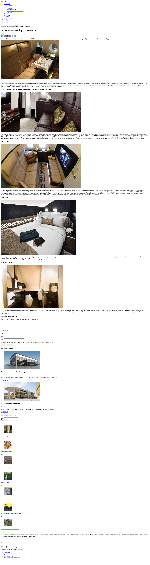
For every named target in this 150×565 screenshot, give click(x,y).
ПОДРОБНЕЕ (4, 380)
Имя (2, 333)
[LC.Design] (4, 540)
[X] (8, 36)
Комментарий (4, 330)
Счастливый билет (5, 482)
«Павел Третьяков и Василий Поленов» (10, 529)
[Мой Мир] (6, 36)
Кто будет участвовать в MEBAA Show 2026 (11, 513)
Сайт (2, 339)
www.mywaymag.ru (43, 534)
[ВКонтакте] (1, 36)
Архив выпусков (5, 552)
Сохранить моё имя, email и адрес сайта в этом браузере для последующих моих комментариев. (27, 342)
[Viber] (10, 36)
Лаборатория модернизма (7, 466)
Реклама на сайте (8, 556)
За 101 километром (5, 498)
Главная (3, 26)
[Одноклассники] (4, 36)
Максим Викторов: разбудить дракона (9, 436)
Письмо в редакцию (9, 555)
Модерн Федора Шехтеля (6, 451)
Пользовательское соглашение (12, 557)
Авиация (8, 26)
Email (2, 336)
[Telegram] (15, 36)
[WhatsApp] (12, 36)
